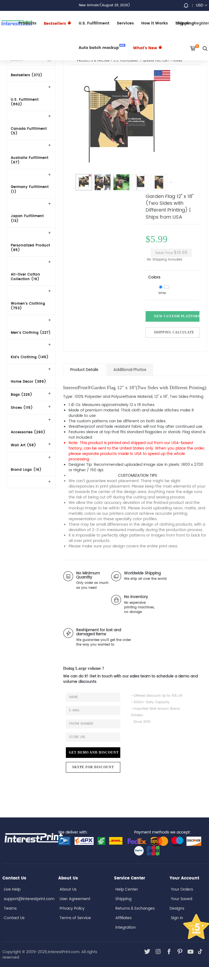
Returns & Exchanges (135, 908)
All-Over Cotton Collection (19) (25, 277)
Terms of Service (75, 918)
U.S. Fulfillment (94, 23)
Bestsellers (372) (26, 75)
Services (125, 23)
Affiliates (123, 918)
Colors (154, 277)
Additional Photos (129, 370)
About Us (68, 889)
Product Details (84, 370)
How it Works (154, 23)
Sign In (177, 918)
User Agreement (75, 899)
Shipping (123, 899)
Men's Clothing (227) (31, 332)
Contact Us (14, 918)
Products (27, 23)
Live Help (12, 889)
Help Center (126, 889)
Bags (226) (21, 394)
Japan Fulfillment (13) (27, 218)
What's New (145, 48)
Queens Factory (156, 61)
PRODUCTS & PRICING (93, 61)
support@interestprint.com (29, 899)
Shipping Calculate (174, 332)
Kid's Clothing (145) (30, 357)
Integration (125, 927)
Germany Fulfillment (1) (30, 189)
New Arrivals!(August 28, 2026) (104, 5)
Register (201, 23)
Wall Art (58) (23, 445)
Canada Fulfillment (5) (29, 131)
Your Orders (182, 889)
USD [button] (199, 5)
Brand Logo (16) (26, 469)
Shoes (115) (22, 407)
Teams (10, 908)
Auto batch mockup (102, 47)
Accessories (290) (28, 432)
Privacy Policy (72, 908)
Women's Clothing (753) (28, 306)
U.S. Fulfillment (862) (25, 102)
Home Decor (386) (28, 381)
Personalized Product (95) (30, 248)
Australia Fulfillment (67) (29, 160)
